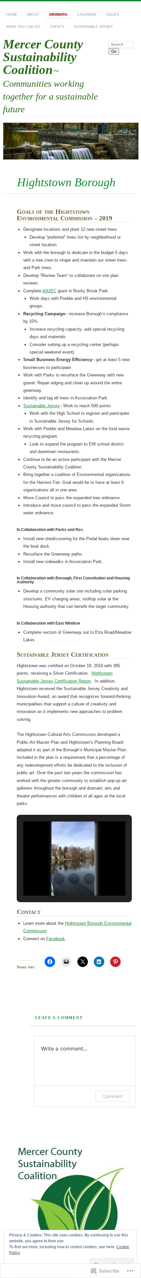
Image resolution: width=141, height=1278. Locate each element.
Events (57, 26)
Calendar (86, 14)
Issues (112, 14)
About (33, 14)
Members (58, 14)
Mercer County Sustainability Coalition (43, 57)
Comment (112, 1096)
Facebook (55, 938)
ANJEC (49, 290)
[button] (59, 879)
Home (11, 14)
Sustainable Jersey (93, 26)
